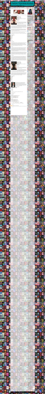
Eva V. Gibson (31, 151)
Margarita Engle (32, 267)
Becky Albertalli (32, 83)
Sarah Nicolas (29, 342)
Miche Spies (30, 284)
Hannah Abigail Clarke (29, 163)
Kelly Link (29, 225)
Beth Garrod (30, 85)
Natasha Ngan (32, 294)
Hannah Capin (33, 163)
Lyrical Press (32, 260)
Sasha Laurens (32, 344)
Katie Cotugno (32, 220)
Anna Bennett (31, 72)
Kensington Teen (30, 227)
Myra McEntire (31, 290)
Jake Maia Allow (29, 177)
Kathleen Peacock (32, 218)
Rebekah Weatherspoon (32, 317)
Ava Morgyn (32, 81)
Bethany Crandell (30, 86)
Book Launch (28, 91)
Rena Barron (29, 318)
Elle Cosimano (30, 139)
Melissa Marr (29, 282)
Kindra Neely (28, 231)
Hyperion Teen (32, 172)
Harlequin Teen (32, 164)
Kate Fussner (30, 213)
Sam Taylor (32, 332)
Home (11, 6)
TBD (11, 39)
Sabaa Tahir (31, 331)
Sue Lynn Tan (31, 361)
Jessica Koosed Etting (30, 194)
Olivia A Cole (32, 299)
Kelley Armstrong (31, 223)
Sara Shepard (29, 337)
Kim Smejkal (30, 230)
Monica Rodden (30, 289)
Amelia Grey (32, 64)
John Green (29, 200)
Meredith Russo (32, 283)
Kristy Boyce (29, 235)
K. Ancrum (32, 207)
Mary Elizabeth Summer (31, 274)
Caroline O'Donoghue (29, 102)
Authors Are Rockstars (29, 81)
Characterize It (31, 109)
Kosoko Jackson (29, 232)
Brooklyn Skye (32, 96)
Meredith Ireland (29, 283)
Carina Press (30, 101)
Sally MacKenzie (30, 332)
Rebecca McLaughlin (29, 315)
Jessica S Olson (31, 195)
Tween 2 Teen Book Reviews (15, 95)
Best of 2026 (17, 6)
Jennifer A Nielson (32, 186)
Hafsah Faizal (32, 162)
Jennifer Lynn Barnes (29, 190)
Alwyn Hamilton (30, 59)
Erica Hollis (31, 147)
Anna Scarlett (33, 74)
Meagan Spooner (29, 277)
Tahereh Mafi (31, 365)
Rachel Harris (29, 308)
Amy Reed (28, 67)
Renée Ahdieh (31, 318)
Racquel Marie (29, 311)
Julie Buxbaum (29, 204)
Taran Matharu (29, 367)
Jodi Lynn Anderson (32, 199)
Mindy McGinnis (31, 287)
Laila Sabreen (30, 237)
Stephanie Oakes (32, 360)
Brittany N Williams (32, 95)
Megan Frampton (29, 278)
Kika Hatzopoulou (32, 229)
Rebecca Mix (33, 315)
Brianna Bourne (29, 93)
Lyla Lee (31, 259)
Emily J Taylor (30, 142)
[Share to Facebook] (21, 102)
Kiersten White (29, 229)
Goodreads (12, 35)
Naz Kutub (29, 295)
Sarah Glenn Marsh (32, 339)
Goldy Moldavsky (29, 159)
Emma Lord (30, 145)
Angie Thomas (29, 71)
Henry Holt (33, 169)
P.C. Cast (29, 301)
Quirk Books (32, 306)
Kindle (11, 36)
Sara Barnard (30, 335)
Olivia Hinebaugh (31, 300)
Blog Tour (32, 89)
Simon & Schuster (32, 353)
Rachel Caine (33, 307)
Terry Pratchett (32, 369)
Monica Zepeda (33, 289)
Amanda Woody (31, 63)
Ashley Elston (33, 78)
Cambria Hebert (29, 99)
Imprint (28, 173)
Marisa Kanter (32, 271)
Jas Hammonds (29, 180)
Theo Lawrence (33, 370)
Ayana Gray (29, 82)
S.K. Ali (33, 330)
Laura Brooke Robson (30, 239)
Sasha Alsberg (29, 344)
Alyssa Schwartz (31, 60)
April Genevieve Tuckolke (30, 76)
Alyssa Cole (28, 60)
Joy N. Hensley (31, 202)
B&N (11, 78)
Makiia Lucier (32, 263)
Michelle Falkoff (32, 284)
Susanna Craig (29, 363)
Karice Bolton (30, 210)
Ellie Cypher (30, 140)
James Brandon (32, 177)
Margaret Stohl (29, 267)
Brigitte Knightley (33, 94)
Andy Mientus (31, 70)
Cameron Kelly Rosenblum (32, 99)
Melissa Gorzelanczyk (31, 281)
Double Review (29, 133)
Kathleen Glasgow (29, 218)
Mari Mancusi (32, 268)
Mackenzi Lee (29, 261)
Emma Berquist (32, 144)
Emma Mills (32, 145)
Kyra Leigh (30, 236)
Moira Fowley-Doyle (32, 288)
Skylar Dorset (30, 354)
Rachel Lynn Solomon (30, 309)
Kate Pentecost (31, 214)
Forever (32, 153)
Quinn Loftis (30, 306)
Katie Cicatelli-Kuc (29, 220)
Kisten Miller (32, 231)
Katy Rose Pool (31, 222)
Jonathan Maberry (32, 200)
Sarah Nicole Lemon (32, 342)
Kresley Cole (32, 232)
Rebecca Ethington (31, 314)
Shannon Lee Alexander (29, 349)
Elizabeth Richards (29, 138)
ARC (30, 77)
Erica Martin (33, 147)
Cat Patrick (31, 106)
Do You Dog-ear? (14, 99)
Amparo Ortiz (32, 65)
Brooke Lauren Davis (29, 96)
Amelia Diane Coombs (29, 64)
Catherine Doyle (31, 107)
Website (16, 87)
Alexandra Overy (29, 56)
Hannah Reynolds (29, 164)
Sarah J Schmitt (32, 340)
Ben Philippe (30, 84)
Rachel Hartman (32, 308)
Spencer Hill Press (31, 357)
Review (29, 319)
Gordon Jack (32, 159)
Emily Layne (32, 142)
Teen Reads (28, 368)
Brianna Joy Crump (32, 93)
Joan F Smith (29, 197)
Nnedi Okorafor (31, 298)
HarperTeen (29, 165)
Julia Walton (31, 203)
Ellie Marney (32, 140)
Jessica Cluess (29, 193)
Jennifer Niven (30, 191)
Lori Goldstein (29, 258)
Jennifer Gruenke (30, 188)
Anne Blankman (31, 75)
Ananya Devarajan (30, 68)
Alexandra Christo (29, 55)
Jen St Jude (31, 184)
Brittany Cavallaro (29, 95)
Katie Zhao (31, 221)
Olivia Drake (28, 300)
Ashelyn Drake (30, 78)
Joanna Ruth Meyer (29, 198)
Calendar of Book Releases (21, 6)
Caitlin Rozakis (32, 98)
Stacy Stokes (30, 359)
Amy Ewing (30, 66)
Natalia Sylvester (30, 292)
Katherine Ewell (32, 216)
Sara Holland (31, 336)
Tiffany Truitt (32, 371)
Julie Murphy (31, 205)
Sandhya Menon (32, 334)
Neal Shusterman (31, 295)
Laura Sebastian (29, 241)
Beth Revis (33, 85)
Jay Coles (30, 181)
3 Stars (29, 43)
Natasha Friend (29, 294)
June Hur (28, 206)
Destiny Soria (29, 131)
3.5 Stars (31, 43)
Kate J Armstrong (32, 213)
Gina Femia (30, 158)
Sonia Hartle (29, 355)
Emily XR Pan (29, 144)
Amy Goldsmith (32, 66)
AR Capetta (28, 77)
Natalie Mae (30, 293)
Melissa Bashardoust (30, 280)
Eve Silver (33, 151)
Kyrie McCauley (33, 236)
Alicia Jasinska (30, 57)
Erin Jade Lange (31, 149)
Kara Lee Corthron (29, 209)
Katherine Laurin (29, 217)
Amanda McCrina (32, 62)
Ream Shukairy (31, 313)
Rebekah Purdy (29, 317)
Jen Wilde (33, 184)
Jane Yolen (30, 179)
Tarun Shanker (31, 367)
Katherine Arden (30, 216)
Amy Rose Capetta (31, 67)
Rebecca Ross (29, 316)
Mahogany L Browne (29, 263)
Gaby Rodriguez (30, 156)
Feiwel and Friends (29, 153)
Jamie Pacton (30, 178)
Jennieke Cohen (29, 186)
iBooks (11, 38)
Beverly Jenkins (29, 88)
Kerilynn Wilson (33, 227)
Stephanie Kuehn (29, 360)
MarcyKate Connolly (29, 265)
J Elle (32, 175)
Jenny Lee (31, 192)
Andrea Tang (32, 69)
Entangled (28, 146)
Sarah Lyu (32, 341)
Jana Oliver (32, 178)
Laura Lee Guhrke (30, 240)
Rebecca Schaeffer (32, 316)
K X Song (30, 207)
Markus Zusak (29, 273)
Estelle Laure (29, 150)
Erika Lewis (28, 148)
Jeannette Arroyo (31, 182)
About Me (14, 6)
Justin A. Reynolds (31, 206)
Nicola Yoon (29, 296)
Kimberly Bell (32, 230)
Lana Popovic (33, 238)
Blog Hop (28, 89)
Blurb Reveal (31, 90)
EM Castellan (30, 141)
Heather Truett (31, 168)
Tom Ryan (31, 373)
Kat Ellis (32, 211)
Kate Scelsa (33, 214)
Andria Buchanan (29, 70)
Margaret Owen (29, 266)
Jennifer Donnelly (31, 187)
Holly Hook (30, 171)
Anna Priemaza (30, 74)
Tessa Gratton (30, 370)
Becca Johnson (29, 83)
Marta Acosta (31, 273)
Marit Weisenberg (33, 272)
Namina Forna (30, 291)
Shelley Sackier (32, 352)
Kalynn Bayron (31, 208)
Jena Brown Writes (14, 96)
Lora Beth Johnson (32, 257)
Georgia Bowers (31, 157)
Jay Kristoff (32, 181)
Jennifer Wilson (33, 191)
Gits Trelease (32, 158)
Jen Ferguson (33, 183)
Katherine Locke (32, 217)
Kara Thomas (31, 209)
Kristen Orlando (30, 233)
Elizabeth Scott (32, 138)
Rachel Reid (30, 310)
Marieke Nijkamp (31, 270)
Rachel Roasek (33, 310)
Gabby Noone (29, 155)
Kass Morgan (29, 211)
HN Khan (30, 170)
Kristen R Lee (32, 233)
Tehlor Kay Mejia (31, 368)
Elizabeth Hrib (30, 137)
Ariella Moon (32, 77)
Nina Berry (29, 297)
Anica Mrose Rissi (32, 71)
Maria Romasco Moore (29, 269)
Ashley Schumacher (31, 79)
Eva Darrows (33, 150)
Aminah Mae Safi (29, 65)
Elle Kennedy (32, 139)
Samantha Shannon (32, 333)
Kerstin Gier (29, 228)
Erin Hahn (29, 149)
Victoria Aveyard (31, 379)
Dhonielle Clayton (31, 131)
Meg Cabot (32, 277)
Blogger (25, 392)
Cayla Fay (32, 108)
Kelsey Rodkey (31, 226)
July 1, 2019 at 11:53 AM (17, 105)
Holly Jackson (32, 171)
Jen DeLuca (30, 183)
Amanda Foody (32, 61)
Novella (30, 299)
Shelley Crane (29, 352)
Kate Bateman (33, 212)
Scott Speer (31, 346)
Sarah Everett (29, 339)
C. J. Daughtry (31, 97)
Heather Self (28, 168)
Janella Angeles (32, 179)
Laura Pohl (33, 240)
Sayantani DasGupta (32, 345)
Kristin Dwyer (31, 234)
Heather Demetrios (29, 166)
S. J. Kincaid (29, 330)
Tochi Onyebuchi (29, 373)
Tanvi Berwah (29, 366)
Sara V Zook (32, 337)
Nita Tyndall (29, 298)
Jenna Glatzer (31, 185)
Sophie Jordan (29, 356)
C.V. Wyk (30, 98)
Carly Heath (32, 101)
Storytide (28, 361)
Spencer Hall (28, 357)
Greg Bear (31, 160)
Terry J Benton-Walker (29, 369)
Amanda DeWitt (29, 61)
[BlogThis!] (20, 102)
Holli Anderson (33, 170)
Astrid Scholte (31, 80)
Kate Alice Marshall (29, 212)
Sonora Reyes (32, 355)
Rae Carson (32, 311)
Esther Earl (31, 150)
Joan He (31, 197)
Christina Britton (30, 112)
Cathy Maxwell (30, 108)
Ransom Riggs (29, 312)
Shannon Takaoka (31, 350)
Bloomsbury (28, 90)
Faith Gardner (30, 152)
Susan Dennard (31, 362)
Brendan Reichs (31, 92)
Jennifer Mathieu (32, 190)
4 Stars (33, 43)
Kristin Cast (29, 234)
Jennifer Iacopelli (29, 189)
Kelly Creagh (30, 224)
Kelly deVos (33, 224)
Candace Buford (30, 100)
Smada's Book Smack (15, 100)
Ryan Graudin (32, 329)
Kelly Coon (28, 224)
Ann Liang (28, 72)
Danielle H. (13, 105)
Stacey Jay (31, 358)
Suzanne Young (29, 364)
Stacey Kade (33, 358)
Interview (33, 173)
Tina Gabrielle (29, 372)
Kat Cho (30, 211)
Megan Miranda (33, 278)
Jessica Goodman (32, 193)
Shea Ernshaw (31, 351)
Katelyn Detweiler (30, 215)
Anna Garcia (30, 73)
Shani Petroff (30, 348)
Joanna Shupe (32, 198)
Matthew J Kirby (30, 275)
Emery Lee (32, 141)
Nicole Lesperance (31, 296)
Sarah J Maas (29, 340)
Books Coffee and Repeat (15, 101)
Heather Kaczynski (32, 167)
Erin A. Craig (32, 148)
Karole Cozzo (33, 210)
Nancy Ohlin (32, 291)
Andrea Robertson (29, 69)
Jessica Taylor (31, 196)
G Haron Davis (32, 154)
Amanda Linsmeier (29, 62)
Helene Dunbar (31, 169)
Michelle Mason (32, 285)
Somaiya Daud (33, 354)
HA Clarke (29, 162)
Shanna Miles (32, 348)
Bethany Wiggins (31, 87)
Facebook (12, 88)
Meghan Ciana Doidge (30, 279)
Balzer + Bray (31, 82)
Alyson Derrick (32, 59)
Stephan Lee (32, 359)
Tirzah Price (31, 372)
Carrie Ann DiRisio (31, 103)
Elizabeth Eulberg (29, 136)
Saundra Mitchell (29, 345)
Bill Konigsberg (32, 88)
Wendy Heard (31, 383)
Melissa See (32, 282)
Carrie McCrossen (29, 104)
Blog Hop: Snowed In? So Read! (30, 34)
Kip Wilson (30, 231)
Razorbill (28, 313)
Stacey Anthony (29, 358)
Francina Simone (29, 154)
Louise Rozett (29, 259)
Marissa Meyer (29, 272)
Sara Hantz (28, 336)
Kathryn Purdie (31, 219)
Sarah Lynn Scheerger (29, 341)
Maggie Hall (31, 262)
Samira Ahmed (29, 334)
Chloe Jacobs (29, 111)
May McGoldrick (31, 276)
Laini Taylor (33, 237)
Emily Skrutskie (29, 143)
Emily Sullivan (31, 143)
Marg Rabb (32, 265)
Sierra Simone (29, 353)
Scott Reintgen (29, 346)
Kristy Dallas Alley (31, 235)
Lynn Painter (30, 260)
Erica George (29, 147)
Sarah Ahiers (31, 338)
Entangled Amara (31, 146)
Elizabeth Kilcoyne (32, 137)
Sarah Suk (31, 343)
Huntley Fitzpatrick (29, 172)
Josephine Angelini (31, 201)
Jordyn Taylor (28, 201)
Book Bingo (33, 90)
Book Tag (30, 91)
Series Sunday (29, 347)
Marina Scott (30, 271)
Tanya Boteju (32, 366)
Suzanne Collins (32, 363)
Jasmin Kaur (32, 180)
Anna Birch (33, 72)
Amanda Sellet (29, 63)
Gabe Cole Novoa (32, 155)
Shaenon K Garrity (32, 347)
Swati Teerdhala (32, 364)
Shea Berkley (28, 351)
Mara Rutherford (32, 264)
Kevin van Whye (32, 228)
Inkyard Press (31, 173)
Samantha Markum (29, 333)
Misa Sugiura (29, 288)
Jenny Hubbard (29, 192)
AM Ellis (33, 60)
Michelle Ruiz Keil (29, 286)
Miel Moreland (32, 286)
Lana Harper (30, 238)
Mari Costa (29, 268)
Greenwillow (28, 160)
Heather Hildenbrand (29, 167)
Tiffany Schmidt (29, 371)
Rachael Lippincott (30, 307)
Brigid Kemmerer (29, 94)
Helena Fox (28, 169)
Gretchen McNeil (29, 161)
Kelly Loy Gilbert (32, 225)
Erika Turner (30, 148)
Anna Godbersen (32, 73)
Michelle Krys (29, 285)
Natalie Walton (32, 293)
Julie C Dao (31, 204)
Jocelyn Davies (29, 199)
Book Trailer (33, 91)
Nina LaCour (31, 297)
